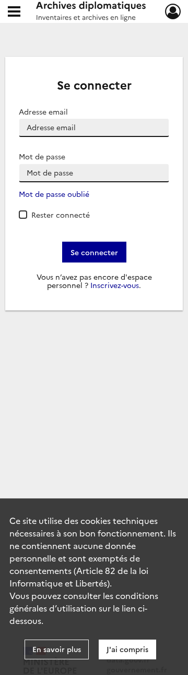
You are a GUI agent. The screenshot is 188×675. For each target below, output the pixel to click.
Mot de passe (42, 156)
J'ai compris (127, 649)
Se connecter (94, 252)
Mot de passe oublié (54, 194)
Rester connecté (60, 214)
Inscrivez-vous (114, 285)
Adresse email (43, 112)
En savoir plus (56, 649)
